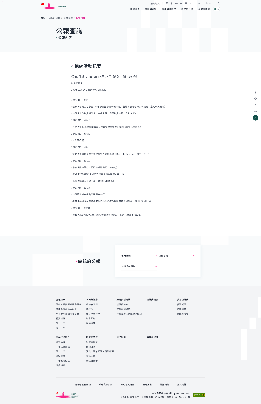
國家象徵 (60, 356)
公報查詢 (68, 17)
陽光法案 (147, 384)
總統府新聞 (92, 304)
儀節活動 (90, 356)
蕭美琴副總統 (123, 309)
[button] (218, 3)
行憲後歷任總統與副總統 (129, 313)
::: (2, 1)
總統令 (89, 309)
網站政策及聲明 (83, 384)
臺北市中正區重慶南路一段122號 (147, 396)
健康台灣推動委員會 (66, 309)
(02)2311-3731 (182, 396)
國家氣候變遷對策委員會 (68, 304)
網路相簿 (90, 323)
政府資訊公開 (106, 384)
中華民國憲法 (63, 346)
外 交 (60, 323)
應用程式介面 (128, 384)
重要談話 (60, 318)
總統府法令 (92, 360)
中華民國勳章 (63, 360)
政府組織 (60, 365)
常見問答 (181, 384)
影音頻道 (90, 318)
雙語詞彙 (164, 384)
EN (210, 3)
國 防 (60, 327)
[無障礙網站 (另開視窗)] (199, 395)
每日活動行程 (93, 313)
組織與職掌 (92, 342)
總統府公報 (54, 17)
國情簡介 (60, 342)
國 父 (60, 351)
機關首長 (90, 346)
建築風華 (181, 309)
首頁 (43, 17)
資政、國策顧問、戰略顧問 (100, 351)
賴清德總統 (122, 304)
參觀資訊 (181, 304)
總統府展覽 (183, 313)
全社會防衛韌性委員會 (67, 313)
